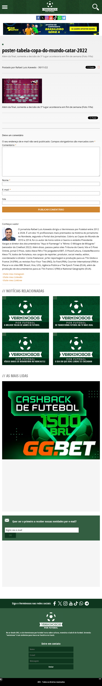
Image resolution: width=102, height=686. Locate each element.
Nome (6, 180)
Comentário (9, 145)
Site (4, 199)
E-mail (6, 189)
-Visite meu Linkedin (12, 277)
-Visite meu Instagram (13, 274)
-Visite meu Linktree (12, 280)
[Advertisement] (51, 490)
